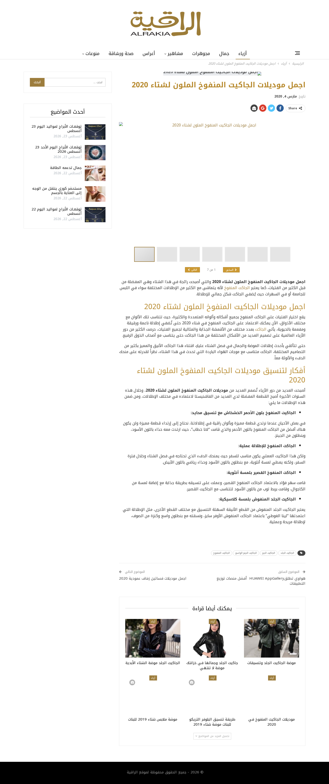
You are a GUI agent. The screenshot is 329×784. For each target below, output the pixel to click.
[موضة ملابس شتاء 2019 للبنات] (152, 694)
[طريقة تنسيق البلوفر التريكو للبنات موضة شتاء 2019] (212, 694)
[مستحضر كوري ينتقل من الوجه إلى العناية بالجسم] (95, 194)
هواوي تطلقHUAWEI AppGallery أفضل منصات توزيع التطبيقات (261, 581)
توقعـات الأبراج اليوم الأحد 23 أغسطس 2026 (58, 149)
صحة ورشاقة (121, 53)
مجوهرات (201, 53)
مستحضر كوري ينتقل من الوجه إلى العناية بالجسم (57, 190)
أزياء (242, 53)
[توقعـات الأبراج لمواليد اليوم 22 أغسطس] (95, 214)
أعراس (149, 53)
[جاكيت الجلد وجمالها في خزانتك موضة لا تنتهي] (212, 638)
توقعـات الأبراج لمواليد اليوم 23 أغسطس (57, 128)
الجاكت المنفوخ (237, 287)
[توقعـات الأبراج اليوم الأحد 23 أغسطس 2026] (95, 152)
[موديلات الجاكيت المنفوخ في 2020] (271, 694)
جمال (224, 53)
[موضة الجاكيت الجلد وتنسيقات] (271, 638)
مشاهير (175, 53)
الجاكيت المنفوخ (221, 553)
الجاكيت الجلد (287, 553)
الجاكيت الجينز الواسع (246, 553)
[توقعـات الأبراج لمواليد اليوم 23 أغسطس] (95, 132)
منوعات (92, 53)
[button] (168, 254)
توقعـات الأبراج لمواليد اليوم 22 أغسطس (57, 211)
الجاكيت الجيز (268, 553)
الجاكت (260, 329)
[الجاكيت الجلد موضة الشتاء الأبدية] (152, 638)
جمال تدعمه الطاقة (66, 167)
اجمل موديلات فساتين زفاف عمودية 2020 (152, 578)
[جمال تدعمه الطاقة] (95, 173)
